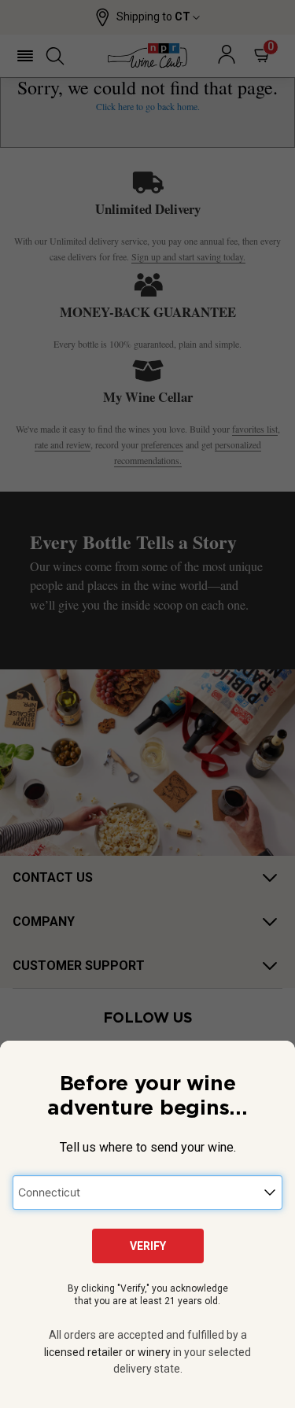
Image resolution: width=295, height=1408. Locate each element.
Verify (148, 1246)
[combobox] (147, 1192)
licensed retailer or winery (107, 1352)
